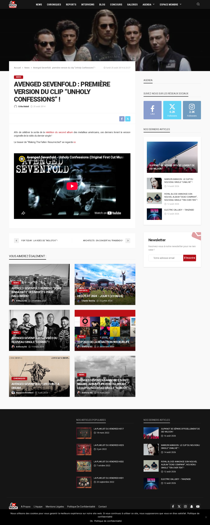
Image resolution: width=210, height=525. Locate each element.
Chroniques (54, 4)
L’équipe (38, 506)
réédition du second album (60, 132)
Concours (116, 4)
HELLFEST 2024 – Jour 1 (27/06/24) (100, 296)
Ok (91, 521)
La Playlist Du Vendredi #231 (109, 478)
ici (75, 142)
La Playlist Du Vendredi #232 (109, 461)
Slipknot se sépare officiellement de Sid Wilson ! (172, 167)
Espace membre (169, 4)
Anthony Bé (21, 301)
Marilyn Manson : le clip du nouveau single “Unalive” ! (178, 180)
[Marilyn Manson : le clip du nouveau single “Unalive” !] (154, 183)
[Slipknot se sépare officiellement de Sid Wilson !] (172, 157)
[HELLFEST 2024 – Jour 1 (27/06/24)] (105, 284)
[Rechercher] (198, 4)
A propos (26, 506)
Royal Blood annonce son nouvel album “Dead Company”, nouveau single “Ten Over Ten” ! (180, 197)
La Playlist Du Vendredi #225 (109, 445)
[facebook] (173, 506)
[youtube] (198, 506)
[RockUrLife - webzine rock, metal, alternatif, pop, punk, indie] (13, 4)
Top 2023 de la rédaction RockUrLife (103, 342)
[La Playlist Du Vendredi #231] (83, 482)
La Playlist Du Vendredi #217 (109, 429)
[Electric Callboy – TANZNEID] (154, 214)
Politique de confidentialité (81, 506)
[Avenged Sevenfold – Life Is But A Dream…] (39, 376)
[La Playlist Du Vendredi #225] (83, 449)
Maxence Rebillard (24, 393)
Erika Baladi (23, 106)
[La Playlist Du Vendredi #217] (83, 433)
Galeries (132, 4)
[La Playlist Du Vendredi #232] (83, 466)
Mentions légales (55, 506)
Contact (102, 506)
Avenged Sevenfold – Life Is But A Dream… (35, 385)
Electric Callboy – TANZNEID (179, 210)
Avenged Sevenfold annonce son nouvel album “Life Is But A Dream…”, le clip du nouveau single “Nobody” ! (103, 384)
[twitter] (179, 506)
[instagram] (185, 506)
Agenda (147, 4)
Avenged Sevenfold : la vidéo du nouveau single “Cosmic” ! (34, 339)
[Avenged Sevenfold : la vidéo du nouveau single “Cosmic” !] (39, 330)
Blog (102, 4)
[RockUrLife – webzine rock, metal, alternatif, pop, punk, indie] (13, 506)
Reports (71, 4)
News (39, 4)
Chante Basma (88, 301)
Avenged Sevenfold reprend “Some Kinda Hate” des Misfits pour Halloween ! (36, 292)
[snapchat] (191, 506)
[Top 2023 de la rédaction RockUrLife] (105, 330)
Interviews (87, 4)
